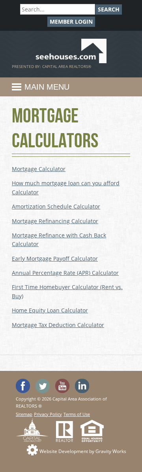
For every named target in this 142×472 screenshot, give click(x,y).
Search (109, 9)
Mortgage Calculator (38, 169)
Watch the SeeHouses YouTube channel (62, 386)
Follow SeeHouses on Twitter (43, 386)
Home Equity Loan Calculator (50, 310)
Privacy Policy (48, 414)
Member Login (71, 21)
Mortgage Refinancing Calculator (55, 221)
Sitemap (24, 414)
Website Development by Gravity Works (82, 451)
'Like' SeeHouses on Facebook (23, 386)
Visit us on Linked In (82, 386)
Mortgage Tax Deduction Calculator (58, 325)
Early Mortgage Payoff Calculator (55, 258)
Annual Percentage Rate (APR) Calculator (65, 272)
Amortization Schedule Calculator (56, 206)
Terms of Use (77, 414)
